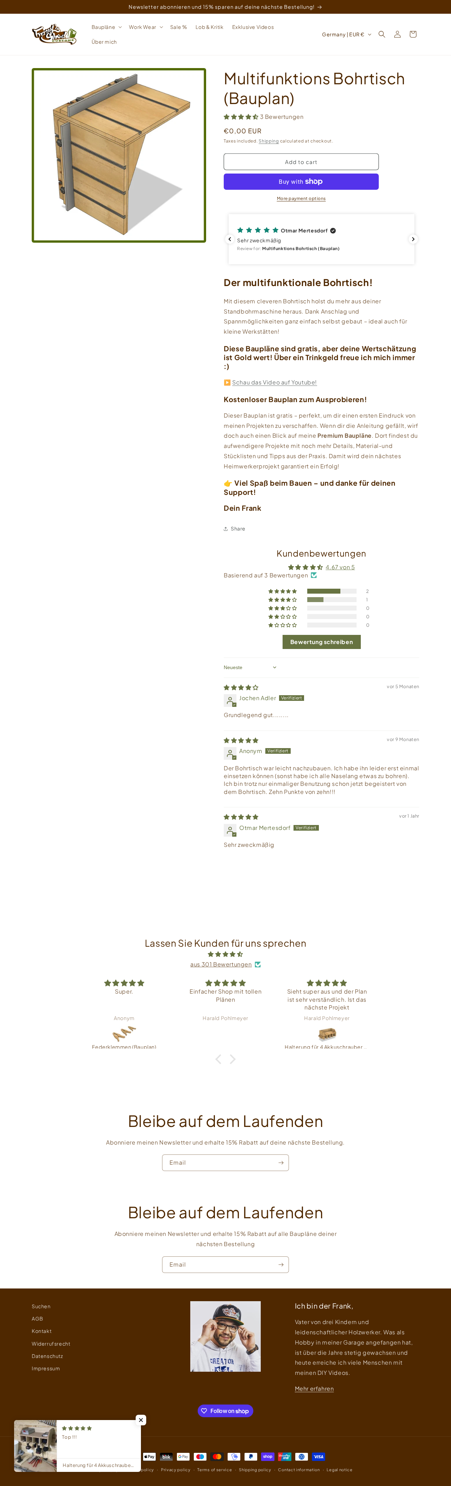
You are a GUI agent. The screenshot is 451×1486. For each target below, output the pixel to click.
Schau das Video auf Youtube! (274, 382)
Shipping (269, 141)
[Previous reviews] (229, 239)
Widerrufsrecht (51, 1343)
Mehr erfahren (314, 1388)
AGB (37, 1318)
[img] (241, 687)
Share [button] (238, 528)
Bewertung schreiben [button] (321, 641)
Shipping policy (255, 1469)
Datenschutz (47, 1356)
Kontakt (41, 1331)
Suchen (41, 1306)
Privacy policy (176, 1469)
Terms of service (214, 1469)
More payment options (301, 198)
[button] (106, 26)
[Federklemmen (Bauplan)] (124, 1033)
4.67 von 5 (340, 567)
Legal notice (339, 1469)
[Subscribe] (281, 1162)
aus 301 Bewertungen (221, 964)
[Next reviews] (413, 239)
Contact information (299, 1469)
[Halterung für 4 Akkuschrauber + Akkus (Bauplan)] (327, 1033)
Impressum (46, 1368)
